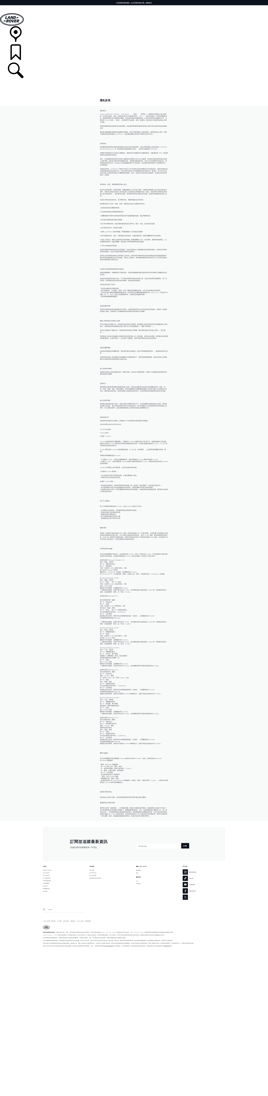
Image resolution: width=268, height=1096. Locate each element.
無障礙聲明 (88, 921)
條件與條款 (66, 921)
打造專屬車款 (46, 883)
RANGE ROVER (47, 870)
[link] (134, 35)
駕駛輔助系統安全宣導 (95, 878)
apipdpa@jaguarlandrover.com (110, 424)
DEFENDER (46, 875)
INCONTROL (93, 873)
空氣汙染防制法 (109, 946)
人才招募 (59, 921)
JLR (137, 881)
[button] (134, 6)
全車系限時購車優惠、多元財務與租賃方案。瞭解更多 (134, 3)
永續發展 (138, 883)
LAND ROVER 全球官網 (49, 921)
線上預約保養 (93, 875)
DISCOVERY (46, 873)
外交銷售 (45, 891)
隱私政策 (73, 921)
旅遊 (137, 873)
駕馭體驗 (138, 870)
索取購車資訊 (46, 888)
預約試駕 (45, 886)
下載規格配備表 (47, 880)
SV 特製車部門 (47, 878)
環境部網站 (167, 946)
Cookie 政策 (80, 921)
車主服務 (92, 870)
